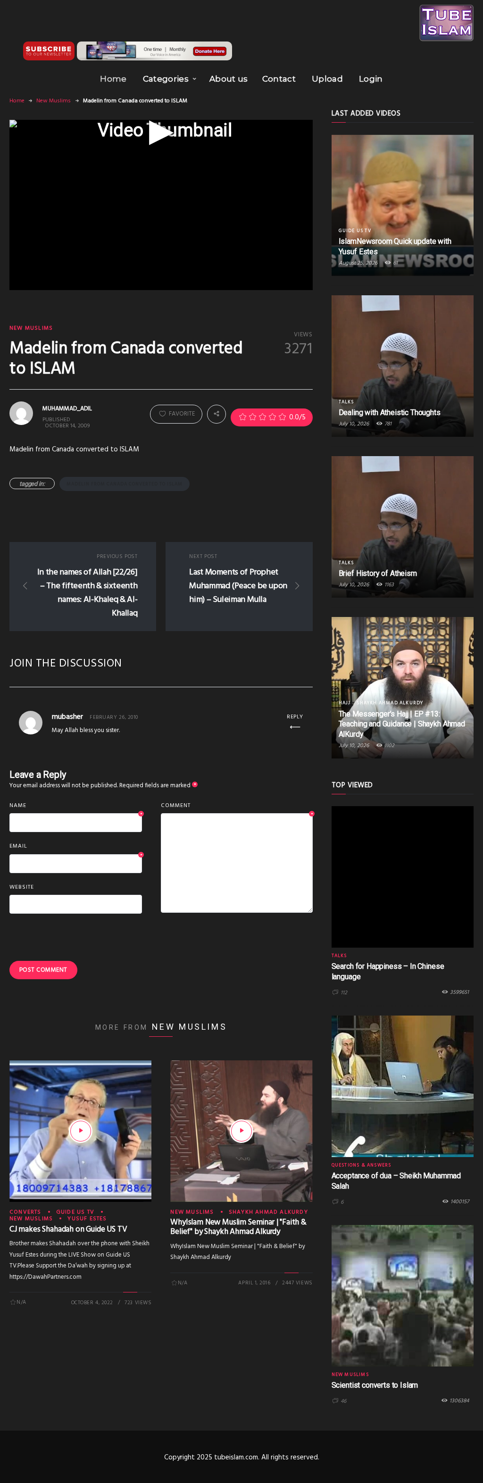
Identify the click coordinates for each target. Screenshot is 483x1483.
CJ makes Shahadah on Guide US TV (68, 1229)
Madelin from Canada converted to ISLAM (125, 484)
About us (228, 78)
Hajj (345, 703)
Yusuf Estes (87, 1219)
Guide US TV (75, 1212)
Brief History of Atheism (378, 573)
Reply (295, 717)
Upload (327, 78)
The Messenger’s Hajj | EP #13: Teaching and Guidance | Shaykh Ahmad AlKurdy (402, 724)
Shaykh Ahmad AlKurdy (268, 1212)
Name (75, 806)
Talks (346, 402)
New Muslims (53, 101)
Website (21, 887)
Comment (236, 806)
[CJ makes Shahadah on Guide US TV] (80, 1131)
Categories (166, 78)
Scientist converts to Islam (375, 1385)
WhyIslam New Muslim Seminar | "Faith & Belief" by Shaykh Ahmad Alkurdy (238, 1227)
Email (75, 846)
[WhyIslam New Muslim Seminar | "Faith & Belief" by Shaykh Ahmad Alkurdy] (241, 1131)
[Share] (216, 413)
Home (113, 78)
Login (371, 78)
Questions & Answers (361, 1165)
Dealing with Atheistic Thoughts (390, 412)
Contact (279, 78)
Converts (25, 1212)
